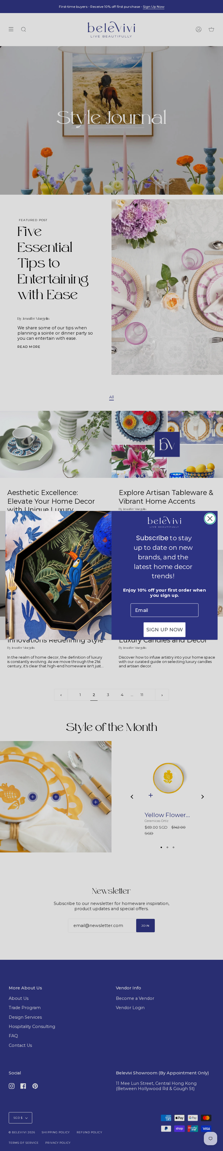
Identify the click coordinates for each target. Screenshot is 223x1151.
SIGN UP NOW (164, 630)
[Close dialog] (209, 518)
